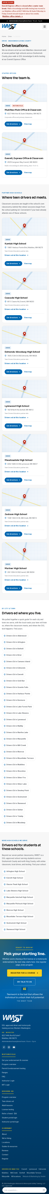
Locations (6, 1142)
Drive (10, 36)
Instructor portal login (10, 1122)
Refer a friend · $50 (9, 1113)
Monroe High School (15, 910)
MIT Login (6, 1085)
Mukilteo (5, 1173)
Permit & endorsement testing (13, 1068)
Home (4, 36)
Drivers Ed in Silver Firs (16, 777)
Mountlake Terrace (34, 1173)
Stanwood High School (15, 929)
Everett (24, 1169)
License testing (8, 1109)
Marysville (5, 1176)
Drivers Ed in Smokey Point (17, 790)
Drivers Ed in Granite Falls (17, 687)
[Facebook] (4, 1047)
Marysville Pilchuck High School (19, 904)
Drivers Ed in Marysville (16, 739)
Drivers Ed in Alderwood (16, 636)
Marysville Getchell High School (19, 897)
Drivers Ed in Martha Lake (17, 732)
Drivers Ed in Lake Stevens (17, 713)
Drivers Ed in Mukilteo (15, 764)
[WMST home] (21, 26)
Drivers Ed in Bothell (14, 649)
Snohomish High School (16, 923)
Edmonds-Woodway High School (22, 352)
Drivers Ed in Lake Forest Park (19, 707)
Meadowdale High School (18, 460)
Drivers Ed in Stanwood (16, 803)
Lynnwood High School (17, 406)
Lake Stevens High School (17, 891)
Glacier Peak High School (17, 884)
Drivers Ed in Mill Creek (16, 745)
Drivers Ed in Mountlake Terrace (20, 758)
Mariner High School (16, 568)
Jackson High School (16, 514)
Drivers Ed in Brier (14, 655)
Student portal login (9, 1118)
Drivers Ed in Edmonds (15, 668)
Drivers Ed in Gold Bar (15, 681)
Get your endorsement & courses (15, 1060)
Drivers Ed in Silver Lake (16, 784)
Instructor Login (8, 1081)
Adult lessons (7, 1105)
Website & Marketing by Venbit (34, 1176)
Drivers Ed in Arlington (15, 642)
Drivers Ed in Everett (14, 674)
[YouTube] (14, 1047)
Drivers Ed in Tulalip (14, 816)
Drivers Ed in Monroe (15, 752)
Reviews (5, 1150)
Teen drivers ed (8, 1101)
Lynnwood (33, 1169)
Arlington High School (15, 871)
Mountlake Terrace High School (19, 916)
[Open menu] (44, 26)
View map (28, 124)
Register (5, 1159)
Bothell (22, 1173)
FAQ (3, 1077)
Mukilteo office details (12, 16)
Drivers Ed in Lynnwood (16, 719)
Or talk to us (24, 982)
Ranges (5, 1072)
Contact (5, 1155)
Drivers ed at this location (15, 255)
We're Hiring (6, 1138)
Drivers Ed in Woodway (15, 823)
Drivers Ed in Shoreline (16, 771)
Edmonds (42, 1169)
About (4, 1134)
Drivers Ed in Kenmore (15, 700)
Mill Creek (14, 1173)
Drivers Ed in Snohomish (16, 797)
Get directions (12, 124)
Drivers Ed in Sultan (14, 810)
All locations (16, 1176)
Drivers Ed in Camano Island (18, 661)
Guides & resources (9, 1146)
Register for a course (23, 973)
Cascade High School (16, 298)
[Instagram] (9, 1047)
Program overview (9, 1064)
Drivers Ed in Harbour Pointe (18, 694)
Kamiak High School (15, 243)
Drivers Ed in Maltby (14, 726)
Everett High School (14, 878)
